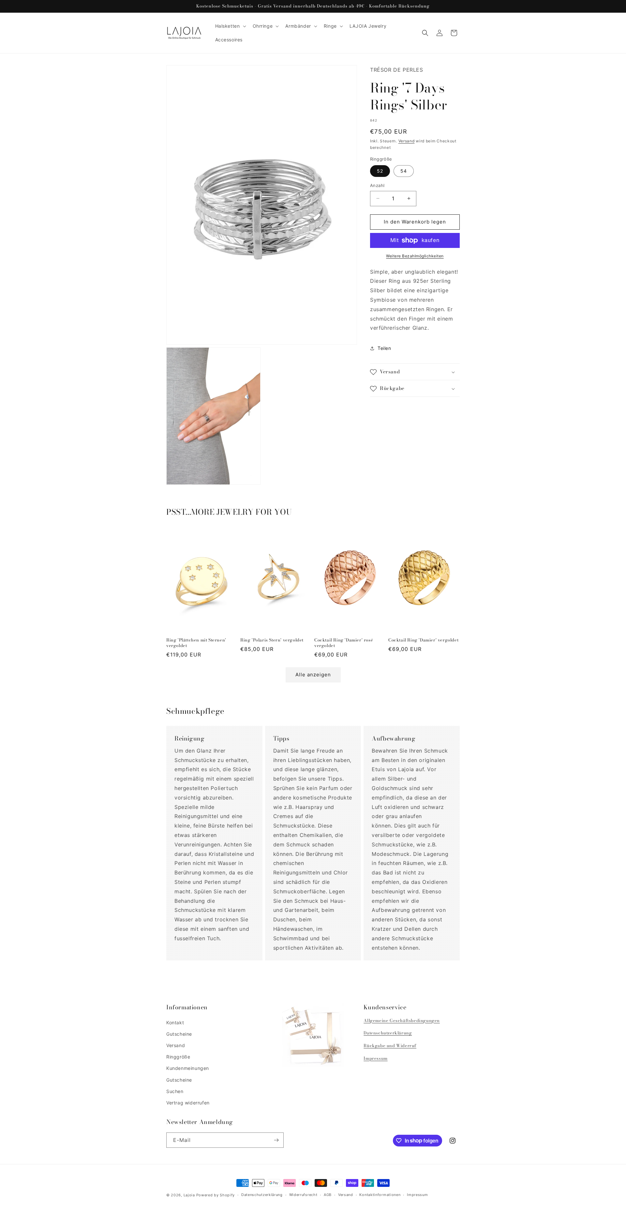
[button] (230, 26)
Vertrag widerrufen (188, 1102)
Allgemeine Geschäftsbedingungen (402, 1020)
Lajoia (189, 1195)
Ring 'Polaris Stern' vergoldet (272, 640)
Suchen (175, 1091)
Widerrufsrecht (303, 1194)
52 (380, 171)
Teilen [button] (384, 348)
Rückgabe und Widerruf (390, 1045)
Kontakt (175, 1022)
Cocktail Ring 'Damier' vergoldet (423, 640)
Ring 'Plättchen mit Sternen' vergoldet (196, 642)
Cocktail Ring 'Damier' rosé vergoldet (343, 642)
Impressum (375, 1058)
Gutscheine (179, 1034)
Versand (406, 140)
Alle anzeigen (313, 674)
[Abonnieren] (276, 1140)
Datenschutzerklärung (388, 1033)
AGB (328, 1194)
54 (403, 171)
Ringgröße (178, 1056)
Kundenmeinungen (187, 1068)
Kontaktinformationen (379, 1194)
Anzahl (377, 185)
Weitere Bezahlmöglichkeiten (415, 255)
